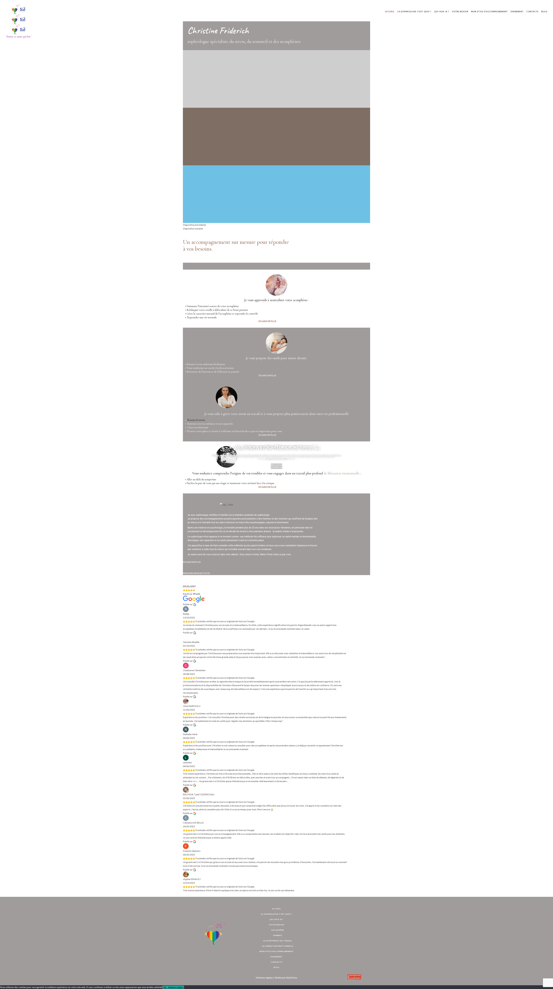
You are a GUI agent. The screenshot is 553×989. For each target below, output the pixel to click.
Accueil (276, 909)
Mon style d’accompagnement (276, 951)
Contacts (276, 962)
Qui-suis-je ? (276, 919)
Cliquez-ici (276, 467)
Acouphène (277, 930)
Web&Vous (291, 977)
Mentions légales (264, 977)
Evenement (276, 957)
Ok (165, 987)
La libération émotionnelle (277, 946)
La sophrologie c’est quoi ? (276, 914)
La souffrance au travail (277, 941)
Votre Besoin (276, 925)
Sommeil (277, 935)
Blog (276, 967)
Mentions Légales (175, 987)
